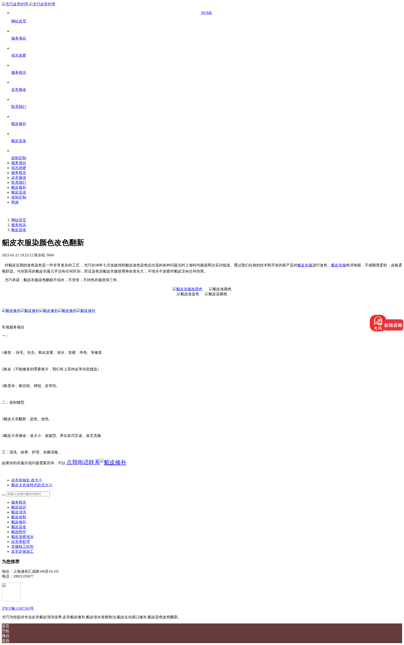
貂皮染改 (18, 230)
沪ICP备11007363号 (18, 608)
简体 (15, 202)
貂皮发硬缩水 (22, 537)
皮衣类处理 (20, 542)
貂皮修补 (18, 522)
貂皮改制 (18, 517)
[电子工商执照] (11, 600)
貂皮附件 (18, 532)
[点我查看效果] (30, 311)
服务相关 (18, 225)
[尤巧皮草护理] (28, 4)
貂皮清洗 (18, 512)
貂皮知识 (18, 507)
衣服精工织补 (22, 547)
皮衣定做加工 (22, 551)
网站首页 (18, 220)
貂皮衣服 (304, 265)
